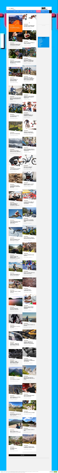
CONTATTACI (11, 9)
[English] (50, 13)
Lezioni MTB (40, 44)
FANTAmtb (38, 11)
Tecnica (40, 45)
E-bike (39, 43)
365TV (34, 11)
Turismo (42, 11)
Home (15, 11)
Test (28, 11)
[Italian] (50, 11)
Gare (31, 11)
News (18, 11)
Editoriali (40, 42)
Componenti (41, 41)
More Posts (22, 455)
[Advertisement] (43, 18)
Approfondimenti (23, 11)
